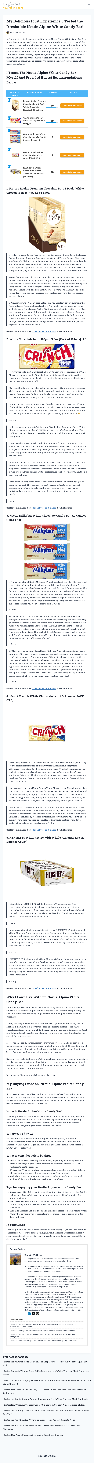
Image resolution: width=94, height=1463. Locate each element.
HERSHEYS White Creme (26, 837)
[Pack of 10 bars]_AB (72, 339)
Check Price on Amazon (72, 105)
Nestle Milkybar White (25, 515)
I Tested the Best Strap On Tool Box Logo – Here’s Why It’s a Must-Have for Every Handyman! (42, 1335)
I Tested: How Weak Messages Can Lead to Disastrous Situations (34, 1435)
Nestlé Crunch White (24, 696)
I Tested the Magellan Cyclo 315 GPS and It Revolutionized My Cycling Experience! (44, 1340)
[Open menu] (89, 4)
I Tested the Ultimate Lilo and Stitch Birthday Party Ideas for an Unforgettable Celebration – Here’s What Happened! (43, 1325)
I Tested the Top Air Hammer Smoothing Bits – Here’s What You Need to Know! (43, 1330)
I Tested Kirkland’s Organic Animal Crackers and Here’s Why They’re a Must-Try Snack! (45, 1399)
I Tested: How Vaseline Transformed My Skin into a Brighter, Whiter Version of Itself (44, 1405)
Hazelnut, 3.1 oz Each (35, 192)
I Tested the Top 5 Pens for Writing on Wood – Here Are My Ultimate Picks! (39, 1420)
